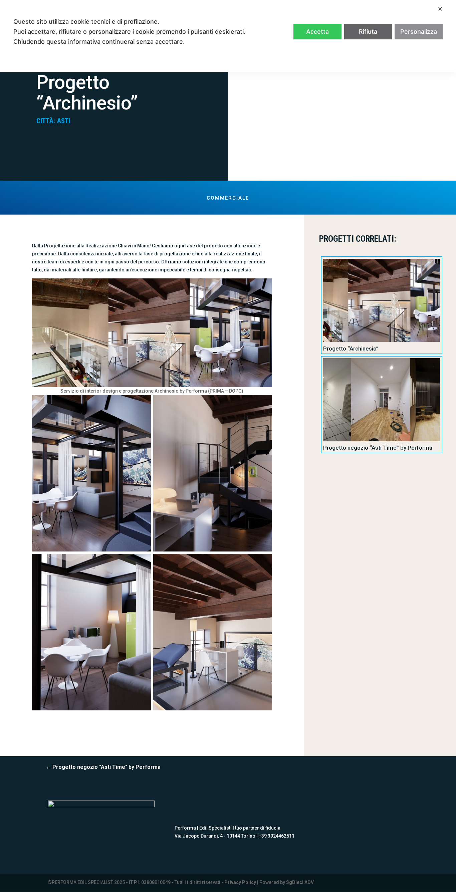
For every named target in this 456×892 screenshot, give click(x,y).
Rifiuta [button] (368, 31)
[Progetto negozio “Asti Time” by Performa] (381, 399)
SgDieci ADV (300, 882)
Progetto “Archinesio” (351, 348)
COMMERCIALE (228, 198)
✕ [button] (440, 8)
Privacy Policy (240, 882)
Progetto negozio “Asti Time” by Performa (377, 447)
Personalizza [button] (418, 31)
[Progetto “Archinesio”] (381, 300)
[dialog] (228, 36)
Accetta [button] (317, 31)
